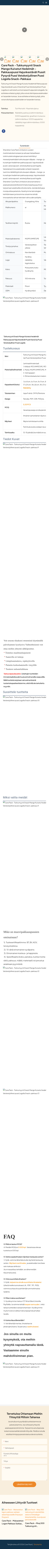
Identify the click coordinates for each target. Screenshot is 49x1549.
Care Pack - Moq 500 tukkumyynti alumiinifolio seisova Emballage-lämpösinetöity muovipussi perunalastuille (34, 1525)
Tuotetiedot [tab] (24, 146)
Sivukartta (38, 1544)
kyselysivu (20, 644)
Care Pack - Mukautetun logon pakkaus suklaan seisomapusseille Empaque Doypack (12, 1522)
